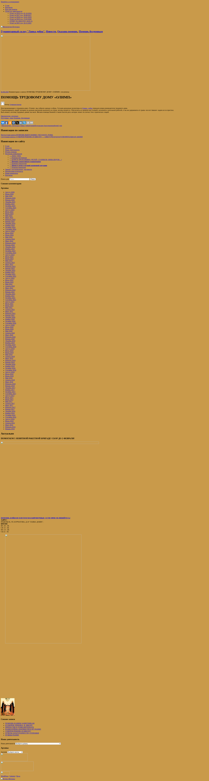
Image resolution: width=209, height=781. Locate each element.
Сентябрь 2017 (10, 394)
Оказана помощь (67, 31)
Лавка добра (24, 126)
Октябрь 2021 (10, 298)
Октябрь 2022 (10, 274)
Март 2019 (9, 358)
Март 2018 (9, 382)
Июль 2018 (9, 374)
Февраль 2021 (10, 313)
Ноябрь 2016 (10, 413)
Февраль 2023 (10, 266)
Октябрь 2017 (10, 392)
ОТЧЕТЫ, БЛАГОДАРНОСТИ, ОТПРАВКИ (22, 733)
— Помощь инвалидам (18, 163)
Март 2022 (9, 288)
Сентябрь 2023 (10, 253)
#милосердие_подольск (9, 116)
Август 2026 (9, 192)
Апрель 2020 (10, 333)
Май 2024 (8, 237)
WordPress (4, 776)
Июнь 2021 (9, 306)
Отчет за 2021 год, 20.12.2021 (20, 23)
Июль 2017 (9, 398)
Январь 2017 (10, 409)
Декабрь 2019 (10, 341)
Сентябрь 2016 (10, 417)
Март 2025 (9, 218)
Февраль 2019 (10, 360)
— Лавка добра (15, 156)
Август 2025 (9, 210)
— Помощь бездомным (18, 158)
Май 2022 (8, 284)
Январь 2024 (10, 245)
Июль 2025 (9, 212)
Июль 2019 (9, 351)
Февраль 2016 (10, 427)
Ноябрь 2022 (10, 272)
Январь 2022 (10, 292)
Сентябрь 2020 (10, 323)
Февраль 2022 (10, 290)
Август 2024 (9, 231)
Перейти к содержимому (10, 2)
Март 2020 (9, 335)
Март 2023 (9, 264)
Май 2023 (8, 261)
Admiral (12, 776)
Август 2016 (9, 419)
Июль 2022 (9, 280)
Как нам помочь (11, 9)
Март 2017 (9, 405)
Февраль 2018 (10, 384)
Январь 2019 (10, 362)
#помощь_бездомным (22, 118)
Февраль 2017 (10, 407)
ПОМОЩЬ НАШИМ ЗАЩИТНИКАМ (19, 723)
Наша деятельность (12, 150)
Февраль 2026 (10, 198)
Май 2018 (8, 378)
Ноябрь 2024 (10, 225)
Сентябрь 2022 (10, 276)
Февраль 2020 (10, 337)
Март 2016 (9, 425)
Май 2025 (8, 216)
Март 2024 (9, 241)
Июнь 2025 (9, 214)
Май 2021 (8, 308)
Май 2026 (8, 196)
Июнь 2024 (9, 235)
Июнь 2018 (9, 376)
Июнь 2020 (9, 329)
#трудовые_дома (7, 118)
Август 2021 (9, 302)
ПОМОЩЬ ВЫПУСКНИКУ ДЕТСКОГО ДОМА (27, 135)
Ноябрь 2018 (10, 366)
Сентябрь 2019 (10, 347)
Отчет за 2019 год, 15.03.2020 (20, 19)
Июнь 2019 (9, 353)
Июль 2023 (9, 257)
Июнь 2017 (9, 400)
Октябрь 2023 (10, 251)
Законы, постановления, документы (18, 169)
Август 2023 (9, 255)
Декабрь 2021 (10, 294)
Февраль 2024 (10, 243)
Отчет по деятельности (13, 11)
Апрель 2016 (10, 423)
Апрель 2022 (10, 286)
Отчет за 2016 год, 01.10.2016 (20, 13)
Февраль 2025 (10, 219)
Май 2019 (8, 354)
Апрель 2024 (10, 239)
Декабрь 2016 (10, 411)
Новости (51, 31)
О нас (7, 5)
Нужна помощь (11, 152)
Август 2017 (9, 396)
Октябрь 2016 (10, 415)
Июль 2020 (9, 327)
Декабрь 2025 (10, 202)
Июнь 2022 (9, 282)
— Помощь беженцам (18, 167)
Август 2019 (9, 349)
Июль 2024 (9, 233)
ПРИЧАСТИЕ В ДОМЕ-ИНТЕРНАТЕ (19, 727)
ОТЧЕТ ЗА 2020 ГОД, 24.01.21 (21, 21)
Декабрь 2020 (10, 317)
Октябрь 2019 (10, 345)
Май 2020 (8, 331)
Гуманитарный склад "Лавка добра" (23, 31)
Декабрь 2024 (10, 223)
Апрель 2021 (10, 309)
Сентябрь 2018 (10, 370)
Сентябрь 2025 (10, 208)
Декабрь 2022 (10, 270)
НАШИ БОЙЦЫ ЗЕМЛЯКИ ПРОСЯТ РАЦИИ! (23, 729)
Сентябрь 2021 (10, 300)
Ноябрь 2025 (10, 204)
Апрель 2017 (10, 403)
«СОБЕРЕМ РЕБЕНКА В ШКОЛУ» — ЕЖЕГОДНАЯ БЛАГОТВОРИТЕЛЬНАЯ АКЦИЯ (42, 137)
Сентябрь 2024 (10, 229)
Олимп (32, 126)
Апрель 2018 (10, 380)
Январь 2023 (10, 268)
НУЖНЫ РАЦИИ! (12, 735)
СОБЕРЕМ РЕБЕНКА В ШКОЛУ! (18, 731)
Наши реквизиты (11, 173)
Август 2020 (9, 325)
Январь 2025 (10, 221)
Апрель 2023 (10, 263)
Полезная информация (13, 154)
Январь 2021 (10, 315)
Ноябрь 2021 (10, 296)
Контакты (9, 7)
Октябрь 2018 (10, 368)
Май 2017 (8, 401)
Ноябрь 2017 (10, 390)
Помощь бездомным (91, 31)
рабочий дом (57, 126)
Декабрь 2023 (10, 247)
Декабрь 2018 (10, 364)
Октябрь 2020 (10, 321)
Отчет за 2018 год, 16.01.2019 (20, 17)
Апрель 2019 (10, 356)
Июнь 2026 (9, 194)
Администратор (15, 104)
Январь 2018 (10, 386)
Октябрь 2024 (10, 227)
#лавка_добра (87, 108)
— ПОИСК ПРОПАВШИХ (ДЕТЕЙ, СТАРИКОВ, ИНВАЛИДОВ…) (36, 160)
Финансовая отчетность (14, 171)
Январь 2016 (10, 429)
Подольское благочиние (43, 126)
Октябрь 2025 (10, 206)
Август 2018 (9, 372)
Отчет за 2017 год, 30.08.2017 (20, 15)
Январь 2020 (10, 339)
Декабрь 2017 (10, 388)
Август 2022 (9, 278)
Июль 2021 (9, 304)
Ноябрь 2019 (10, 343)
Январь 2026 (10, 200)
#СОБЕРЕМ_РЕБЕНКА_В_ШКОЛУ (19, 725)
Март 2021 (9, 311)
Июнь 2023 (9, 259)
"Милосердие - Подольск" (10, 126)
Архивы (4, 752)
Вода (18, 776)
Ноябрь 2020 (10, 319)
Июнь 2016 (9, 421)
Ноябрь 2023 (10, 249)
